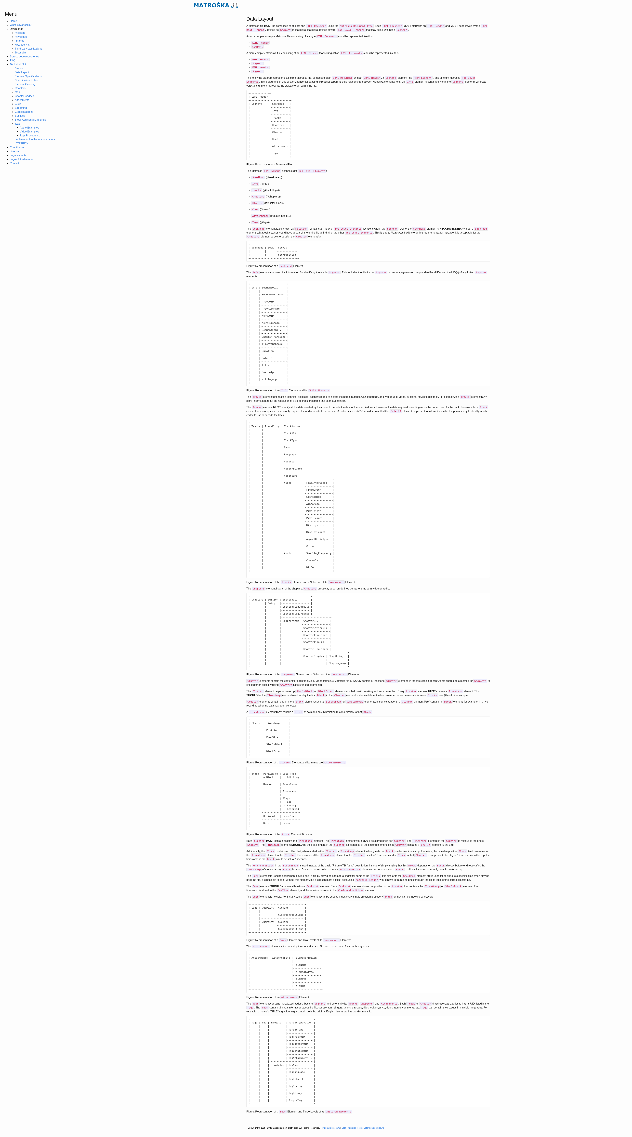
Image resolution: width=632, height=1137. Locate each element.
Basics (19, 68)
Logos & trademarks (21, 159)
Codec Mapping (24, 111)
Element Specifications (28, 76)
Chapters (20, 88)
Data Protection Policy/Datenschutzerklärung (363, 1128)
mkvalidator (21, 36)
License (14, 151)
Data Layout (22, 72)
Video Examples (29, 131)
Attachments (22, 100)
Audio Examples (29, 127)
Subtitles (20, 115)
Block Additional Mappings (30, 119)
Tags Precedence (30, 135)
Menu (18, 92)
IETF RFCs (21, 143)
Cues (18, 104)
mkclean (20, 32)
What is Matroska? (20, 25)
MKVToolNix (22, 44)
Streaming (21, 107)
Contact (14, 163)
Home (13, 21)
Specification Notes (26, 80)
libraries (19, 40)
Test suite (20, 52)
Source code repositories (24, 56)
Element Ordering (25, 84)
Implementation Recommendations (35, 139)
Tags (17, 123)
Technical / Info (18, 64)
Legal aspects (18, 155)
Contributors (17, 147)
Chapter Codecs (24, 96)
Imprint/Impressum (331, 1128)
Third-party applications (28, 48)
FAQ (12, 60)
